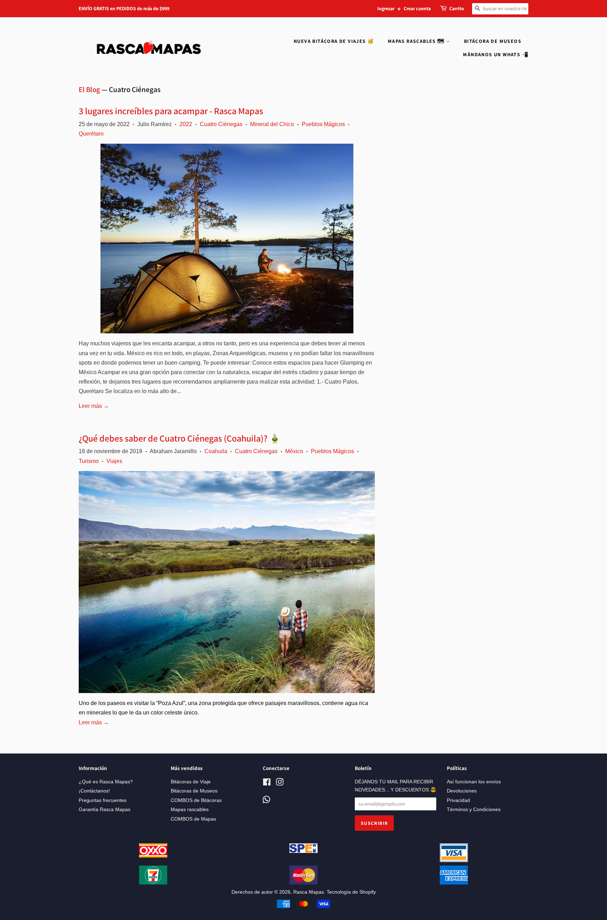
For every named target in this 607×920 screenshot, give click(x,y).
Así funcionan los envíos (474, 781)
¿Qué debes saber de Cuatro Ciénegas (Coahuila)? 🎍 (179, 438)
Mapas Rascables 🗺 (417, 41)
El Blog (89, 89)
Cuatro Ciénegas (221, 124)
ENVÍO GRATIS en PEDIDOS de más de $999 (124, 8)
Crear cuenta (417, 8)
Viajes (114, 461)
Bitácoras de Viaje (191, 781)
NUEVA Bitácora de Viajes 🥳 (334, 41)
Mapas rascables (190, 809)
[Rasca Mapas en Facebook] (267, 783)
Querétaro (91, 134)
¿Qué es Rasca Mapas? (106, 781)
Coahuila (215, 451)
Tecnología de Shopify (351, 892)
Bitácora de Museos (492, 41)
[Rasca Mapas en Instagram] (279, 783)
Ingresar (385, 8)
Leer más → (94, 406)
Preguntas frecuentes (102, 800)
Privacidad (458, 800)
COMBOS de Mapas (193, 819)
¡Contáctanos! (94, 791)
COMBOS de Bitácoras (196, 800)
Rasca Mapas (308, 892)
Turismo (89, 461)
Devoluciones (462, 791)
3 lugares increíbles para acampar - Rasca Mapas (171, 111)
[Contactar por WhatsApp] (266, 800)
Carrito (456, 8)
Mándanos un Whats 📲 (495, 54)
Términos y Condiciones (474, 809)
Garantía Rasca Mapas (104, 809)
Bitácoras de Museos (194, 791)
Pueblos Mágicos (323, 124)
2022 (186, 124)
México (294, 451)
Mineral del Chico (272, 124)
